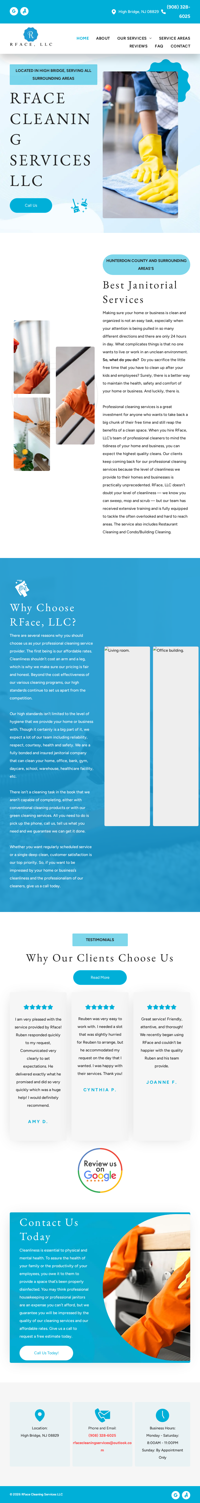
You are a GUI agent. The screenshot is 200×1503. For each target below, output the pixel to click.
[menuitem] (79, 38)
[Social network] (24, 12)
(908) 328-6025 (102, 1435)
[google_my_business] (14, 12)
